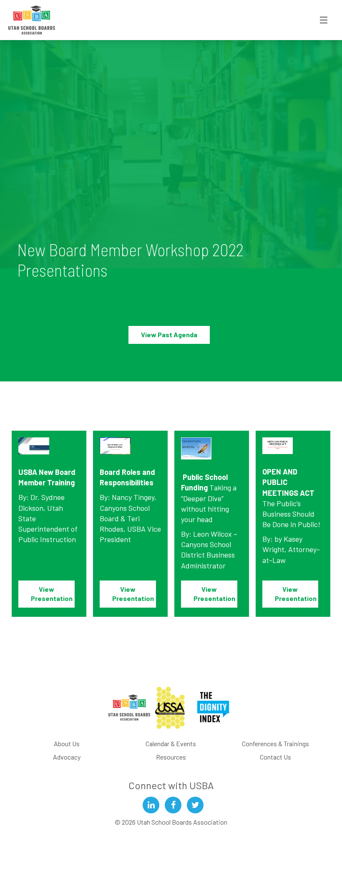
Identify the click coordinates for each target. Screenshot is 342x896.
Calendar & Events (171, 743)
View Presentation (52, 593)
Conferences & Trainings (275, 743)
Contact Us (275, 757)
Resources (171, 757)
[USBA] (32, 20)
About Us (67, 743)
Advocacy (66, 757)
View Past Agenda (169, 334)
